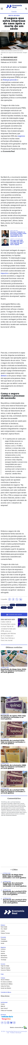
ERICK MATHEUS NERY (10, 57)
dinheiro (4, 376)
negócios (21, 136)
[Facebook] (2, 1022)
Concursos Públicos (5, 970)
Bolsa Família (4, 927)
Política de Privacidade (6, 1010)
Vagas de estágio (5, 966)
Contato (3, 1004)
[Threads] (8, 1022)
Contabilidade (4, 941)
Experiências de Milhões (7, 984)
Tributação (3, 939)
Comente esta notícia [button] (15, 614)
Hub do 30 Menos (5, 979)
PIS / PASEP (4, 929)
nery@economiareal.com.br (9, 59)
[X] (5, 1022)
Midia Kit (3, 1006)
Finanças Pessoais (21, 605)
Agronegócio (4, 955)
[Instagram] (14, 1022)
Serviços (3, 951)
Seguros (10, 607)
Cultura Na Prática (5, 986)
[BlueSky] (11, 1022)
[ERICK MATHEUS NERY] (22, 622)
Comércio (3, 949)
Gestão (2, 943)
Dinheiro (12, 605)
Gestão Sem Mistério (6, 988)
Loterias (3, 931)
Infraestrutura (4, 957)
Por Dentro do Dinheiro (6, 982)
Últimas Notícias (5, 996)
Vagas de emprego (5, 968)
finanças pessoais (10, 80)
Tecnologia (3, 959)
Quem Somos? (4, 1008)
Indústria (3, 953)
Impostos (4, 607)
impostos (4, 273)
